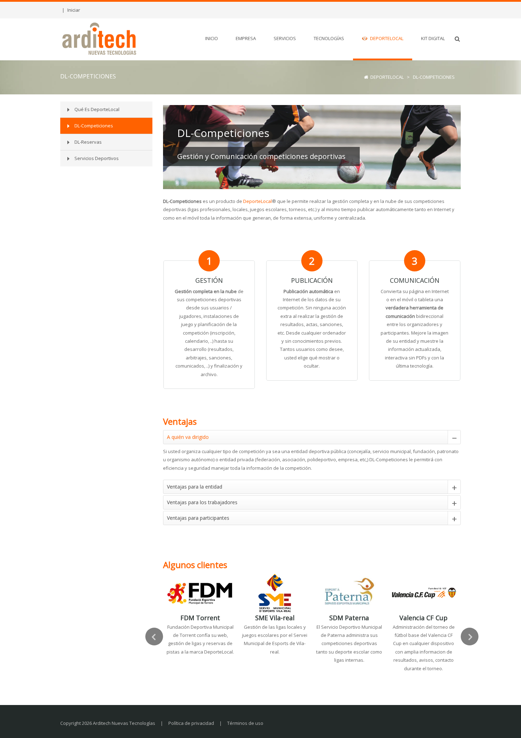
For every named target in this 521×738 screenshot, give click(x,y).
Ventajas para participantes (198, 517)
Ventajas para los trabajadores (202, 502)
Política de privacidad (191, 723)
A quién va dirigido (188, 437)
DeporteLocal (257, 201)
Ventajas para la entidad (194, 486)
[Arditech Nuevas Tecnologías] (99, 38)
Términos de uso (245, 723)
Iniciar (73, 10)
